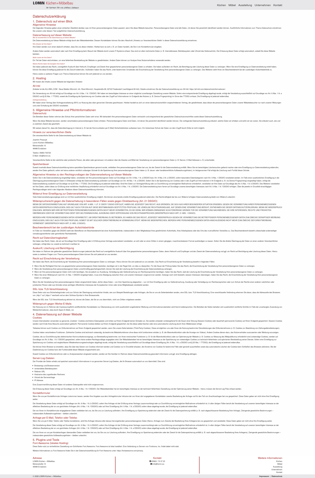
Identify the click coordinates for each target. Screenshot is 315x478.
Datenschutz (277, 476)
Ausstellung (245, 5)
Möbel (232, 5)
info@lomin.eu (158, 463)
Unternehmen (263, 5)
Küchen (221, 5)
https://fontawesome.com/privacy (130, 450)
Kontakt (277, 5)
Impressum (264, 476)
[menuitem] (221, 5)
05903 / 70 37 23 (158, 461)
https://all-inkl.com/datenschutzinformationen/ (207, 89)
